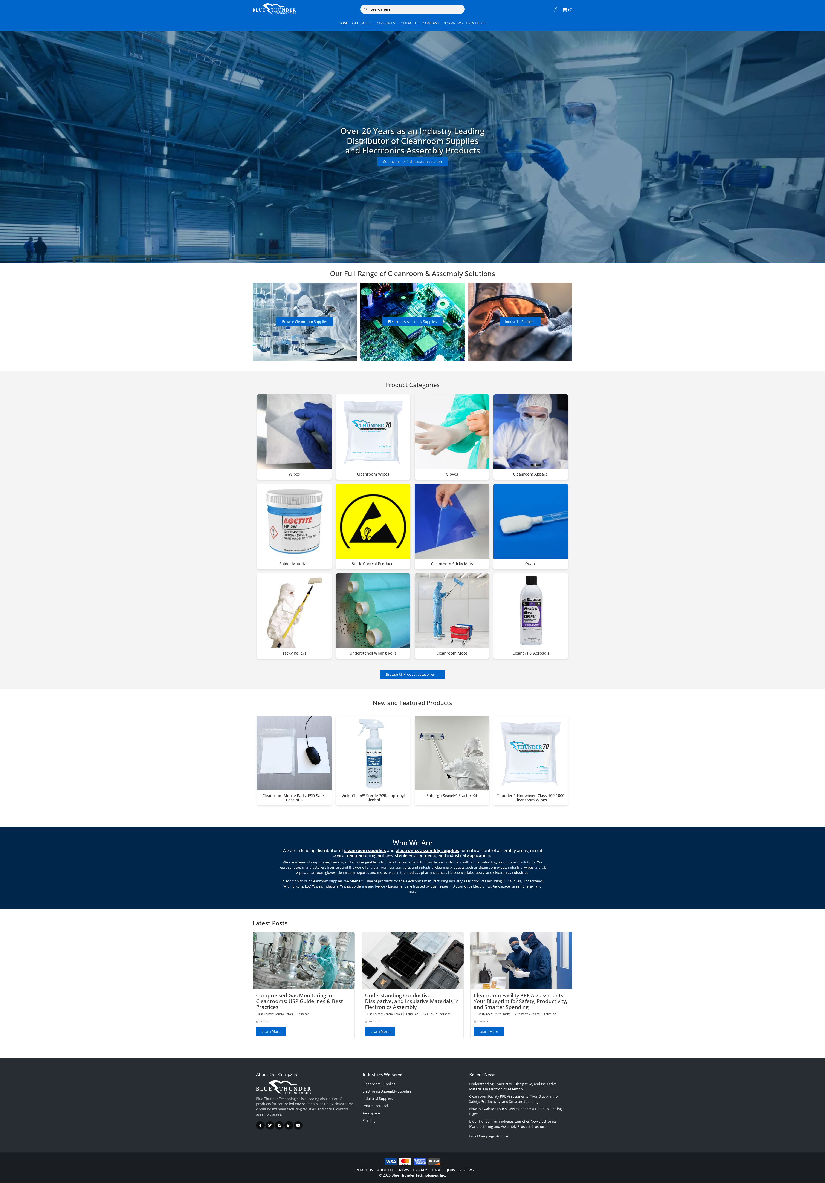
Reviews (466, 1170)
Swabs (531, 564)
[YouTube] (298, 1125)
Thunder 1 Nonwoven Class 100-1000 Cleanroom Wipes (530, 798)
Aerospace (371, 1113)
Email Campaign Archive (488, 1136)
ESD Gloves (512, 881)
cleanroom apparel (352, 872)
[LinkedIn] (288, 1125)
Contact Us (362, 1170)
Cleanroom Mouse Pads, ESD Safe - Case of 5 (294, 798)
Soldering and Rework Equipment (379, 886)
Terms (437, 1170)
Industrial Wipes (337, 886)
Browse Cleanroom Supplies (305, 321)
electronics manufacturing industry (434, 881)
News (404, 1170)
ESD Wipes (313, 886)
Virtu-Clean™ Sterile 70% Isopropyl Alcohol (373, 798)
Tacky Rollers (294, 653)
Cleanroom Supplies (379, 1084)
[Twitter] (270, 1125)
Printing (369, 1120)
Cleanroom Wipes (373, 474)
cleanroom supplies (327, 881)
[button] (556, 9)
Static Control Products (373, 564)
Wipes (294, 474)
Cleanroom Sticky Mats (452, 564)
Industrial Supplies (520, 321)
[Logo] (274, 9)
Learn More (271, 1031)
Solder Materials (294, 564)
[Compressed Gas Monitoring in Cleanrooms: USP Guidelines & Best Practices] (304, 960)
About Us (386, 1170)
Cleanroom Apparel (531, 474)
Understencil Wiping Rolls (373, 653)
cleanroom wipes (492, 867)
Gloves (452, 474)
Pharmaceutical (375, 1105)
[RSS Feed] (279, 1125)
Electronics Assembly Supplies (412, 321)
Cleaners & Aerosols (530, 653)
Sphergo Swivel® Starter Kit (451, 796)
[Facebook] (260, 1125)
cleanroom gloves (321, 872)
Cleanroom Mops (452, 653)
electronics (502, 872)
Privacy (420, 1170)
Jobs (451, 1170)
